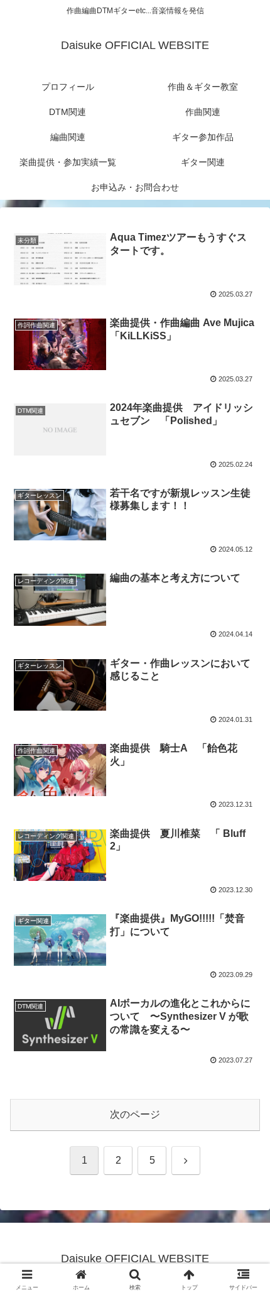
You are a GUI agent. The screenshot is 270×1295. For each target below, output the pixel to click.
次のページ (135, 1114)
